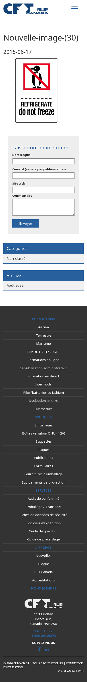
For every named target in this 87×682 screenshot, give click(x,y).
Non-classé (16, 258)
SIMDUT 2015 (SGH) (43, 351)
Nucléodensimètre (43, 400)
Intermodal (43, 384)
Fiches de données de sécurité (43, 514)
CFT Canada (43, 572)
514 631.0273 (43, 630)
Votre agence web (71, 671)
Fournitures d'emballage (43, 474)
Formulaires (43, 466)
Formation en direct (43, 376)
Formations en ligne (43, 359)
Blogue (43, 564)
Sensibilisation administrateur (43, 368)
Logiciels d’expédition (44, 523)
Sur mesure (44, 409)
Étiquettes (43, 441)
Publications (43, 457)
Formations (43, 319)
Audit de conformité (44, 498)
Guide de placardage (43, 539)
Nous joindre (43, 588)
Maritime (43, 343)
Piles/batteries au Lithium (43, 392)
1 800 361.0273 (43, 635)
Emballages (43, 425)
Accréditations (43, 580)
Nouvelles (43, 555)
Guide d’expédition (43, 531)
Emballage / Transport (44, 506)
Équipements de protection (43, 482)
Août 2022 (15, 285)
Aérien (43, 327)
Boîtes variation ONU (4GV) (43, 433)
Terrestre (43, 335)
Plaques (43, 449)
